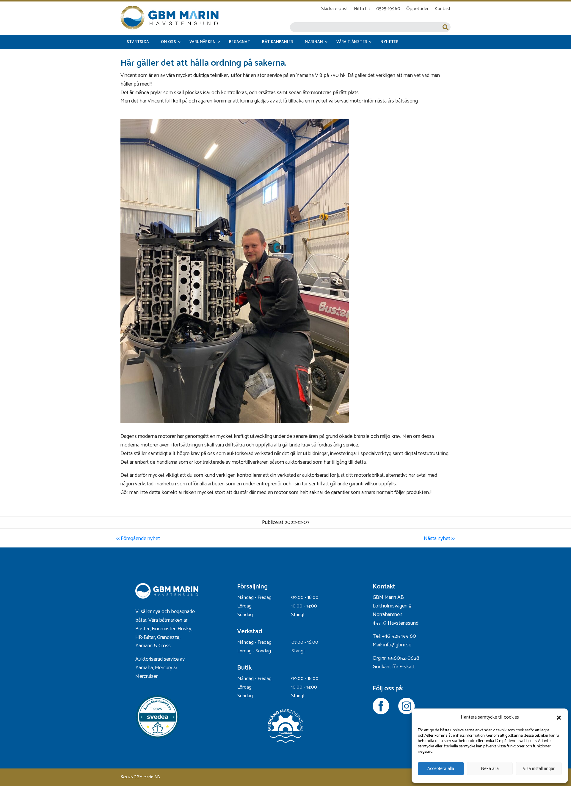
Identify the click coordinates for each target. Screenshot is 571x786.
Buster (142, 628)
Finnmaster (163, 628)
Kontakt (442, 9)
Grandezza (168, 637)
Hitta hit (362, 9)
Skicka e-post (334, 9)
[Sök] (445, 27)
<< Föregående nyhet (138, 538)
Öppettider (417, 9)
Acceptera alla (440, 768)
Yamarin (144, 645)
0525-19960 (388, 9)
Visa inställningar (539, 768)
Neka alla (490, 768)
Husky (184, 628)
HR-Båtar (145, 637)
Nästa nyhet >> (439, 538)
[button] (559, 718)
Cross (165, 645)
